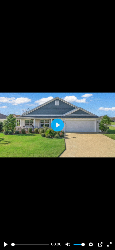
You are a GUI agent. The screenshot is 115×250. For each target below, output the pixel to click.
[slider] (30, 244)
